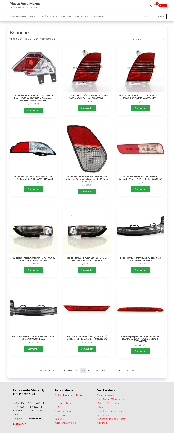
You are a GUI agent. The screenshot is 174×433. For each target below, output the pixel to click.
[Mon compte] (150, 5)
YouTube (59, 419)
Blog (57, 399)
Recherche (160, 16)
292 (90, 370)
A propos (80, 16)
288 (63, 370)
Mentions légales (64, 411)
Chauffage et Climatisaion (110, 399)
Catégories (47, 16)
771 (121, 370)
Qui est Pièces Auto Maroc (69, 395)
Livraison (65, 16)
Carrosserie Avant (106, 395)
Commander (33, 110)
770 (114, 370)
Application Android (65, 423)
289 (70, 370)
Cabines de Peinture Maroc (111, 419)
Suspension (103, 415)
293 (96, 370)
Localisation (19, 424)
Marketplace (103, 423)
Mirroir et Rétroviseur (108, 403)
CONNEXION (97, 16)
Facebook (60, 415)
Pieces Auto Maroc (25, 4)
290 (76, 370)
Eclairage (101, 407)
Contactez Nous (63, 403)
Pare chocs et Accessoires (110, 411)
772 (127, 370)
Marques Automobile (22, 16)
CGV (57, 407)
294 (103, 370)
